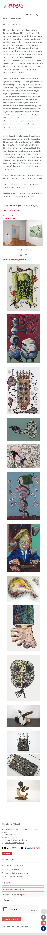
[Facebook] (43, 928)
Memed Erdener (10, 218)
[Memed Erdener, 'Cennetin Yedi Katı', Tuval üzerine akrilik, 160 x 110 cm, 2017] (23, 496)
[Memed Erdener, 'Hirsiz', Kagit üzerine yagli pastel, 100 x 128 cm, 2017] (23, 589)
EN (30, 15)
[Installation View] (23, 233)
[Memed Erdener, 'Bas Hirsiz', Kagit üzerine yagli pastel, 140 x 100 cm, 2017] (23, 678)
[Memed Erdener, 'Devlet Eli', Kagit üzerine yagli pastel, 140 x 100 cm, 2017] (23, 628)
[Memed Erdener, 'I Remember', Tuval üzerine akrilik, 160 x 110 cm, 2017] (23, 390)
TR (27, 15)
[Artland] (43, 917)
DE (33, 15)
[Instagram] (43, 923)
